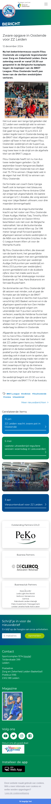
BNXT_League (13, 394)
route (27, 656)
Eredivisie (25, 394)
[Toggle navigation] (46, 4)
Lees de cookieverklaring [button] (17, 793)
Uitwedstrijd (18, 397)
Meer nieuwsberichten (33, 402)
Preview (7, 397)
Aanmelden (34, 635)
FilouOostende (39, 394)
